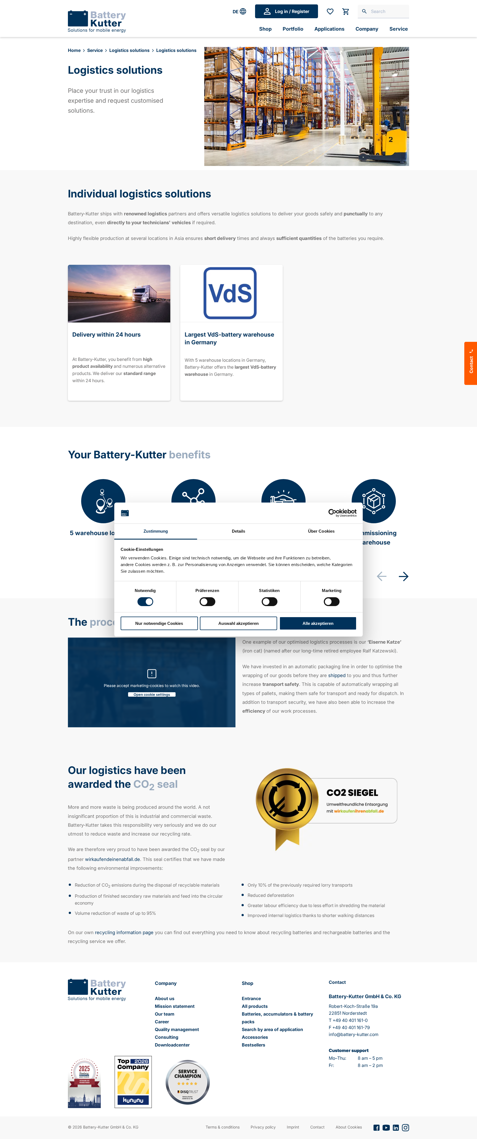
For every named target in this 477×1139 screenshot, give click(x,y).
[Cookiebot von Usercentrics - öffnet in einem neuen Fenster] (332, 513)
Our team (164, 1014)
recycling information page (124, 932)
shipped (337, 675)
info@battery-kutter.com (353, 1034)
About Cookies (349, 1127)
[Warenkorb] (345, 11)
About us (164, 998)
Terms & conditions (223, 1127)
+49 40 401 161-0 (350, 1020)
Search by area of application (272, 1029)
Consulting (166, 1037)
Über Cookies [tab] (321, 531)
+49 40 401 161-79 (351, 1027)
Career (162, 1021)
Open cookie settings (152, 694)
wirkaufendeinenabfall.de (112, 859)
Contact (317, 1127)
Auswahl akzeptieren (238, 623)
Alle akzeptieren (318, 623)
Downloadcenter (172, 1045)
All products (255, 1006)
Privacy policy (263, 1127)
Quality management (177, 1029)
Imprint (293, 1127)
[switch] (207, 601)
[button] (403, 576)
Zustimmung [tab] (156, 531)
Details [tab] (238, 531)
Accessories (255, 1037)
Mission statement (175, 1006)
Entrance (251, 998)
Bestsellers (253, 1045)
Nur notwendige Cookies (159, 623)
